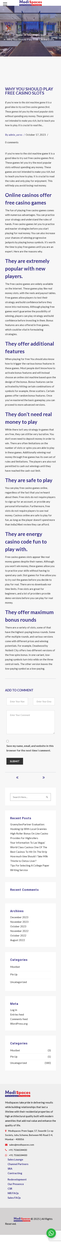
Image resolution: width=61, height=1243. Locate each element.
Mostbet (15, 966)
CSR (10, 1188)
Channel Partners (18, 1164)
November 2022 (19, 930)
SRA (10, 1168)
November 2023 (19, 921)
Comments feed (19, 1019)
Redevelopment (17, 1179)
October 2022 (18, 935)
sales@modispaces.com (21, 1144)
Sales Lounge (15, 1159)
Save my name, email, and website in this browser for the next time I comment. (30, 748)
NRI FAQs (13, 1193)
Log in (13, 1009)
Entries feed (17, 1014)
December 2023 (19, 917)
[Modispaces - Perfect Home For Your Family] (30, 2)
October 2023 (18, 926)
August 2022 (17, 940)
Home (19, 34)
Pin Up (13, 974)
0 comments (11, 142)
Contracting (15, 1173)
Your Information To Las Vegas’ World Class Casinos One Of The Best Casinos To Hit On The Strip (28, 847)
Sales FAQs (14, 1197)
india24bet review (21, 524)
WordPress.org (19, 1023)
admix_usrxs (15, 134)
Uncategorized (36, 34)
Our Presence (16, 1183)
